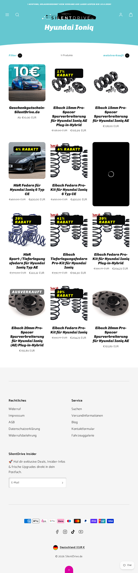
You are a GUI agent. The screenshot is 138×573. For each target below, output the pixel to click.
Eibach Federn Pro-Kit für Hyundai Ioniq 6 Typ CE (68, 189)
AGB (12, 422)
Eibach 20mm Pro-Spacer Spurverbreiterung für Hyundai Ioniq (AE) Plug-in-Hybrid (27, 336)
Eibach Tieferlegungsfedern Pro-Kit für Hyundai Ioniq (68, 260)
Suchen (77, 409)
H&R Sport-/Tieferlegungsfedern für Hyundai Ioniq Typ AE (27, 260)
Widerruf (15, 409)
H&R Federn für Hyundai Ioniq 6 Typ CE (27, 189)
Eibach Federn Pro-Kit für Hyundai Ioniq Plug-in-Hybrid (111, 258)
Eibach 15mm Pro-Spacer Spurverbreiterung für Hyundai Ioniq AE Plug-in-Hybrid (69, 116)
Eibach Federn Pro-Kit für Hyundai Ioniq (68, 330)
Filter (13, 55)
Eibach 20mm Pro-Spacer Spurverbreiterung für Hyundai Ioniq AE (111, 334)
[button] (7, 14)
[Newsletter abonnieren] (62, 483)
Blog (75, 422)
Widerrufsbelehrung (23, 435)
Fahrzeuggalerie (83, 435)
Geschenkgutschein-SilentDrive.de (27, 110)
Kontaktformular (83, 429)
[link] (120, 14)
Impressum (16, 415)
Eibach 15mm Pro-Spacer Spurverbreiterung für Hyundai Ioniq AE (111, 114)
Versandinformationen (87, 415)
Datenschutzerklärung (24, 429)
